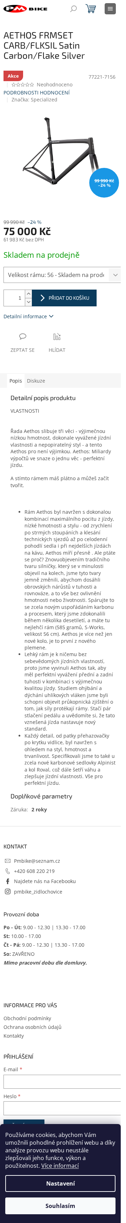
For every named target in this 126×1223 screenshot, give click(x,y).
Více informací (60, 1165)
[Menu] (110, 9)
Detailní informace (25, 316)
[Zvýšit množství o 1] (28, 294)
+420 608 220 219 (34, 871)
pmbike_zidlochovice (38, 891)
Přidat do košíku (69, 298)
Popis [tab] (15, 380)
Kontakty (14, 1035)
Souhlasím (60, 1206)
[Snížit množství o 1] (28, 302)
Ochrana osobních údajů (33, 1027)
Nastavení (60, 1183)
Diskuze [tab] (36, 380)
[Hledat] (73, 9)
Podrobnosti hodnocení (37, 92)
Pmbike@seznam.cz (37, 861)
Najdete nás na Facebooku (45, 881)
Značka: (34, 99)
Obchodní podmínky (27, 1018)
